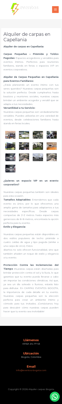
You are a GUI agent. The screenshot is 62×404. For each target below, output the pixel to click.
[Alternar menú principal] (55, 9)
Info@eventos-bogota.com (31, 370)
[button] (55, 397)
